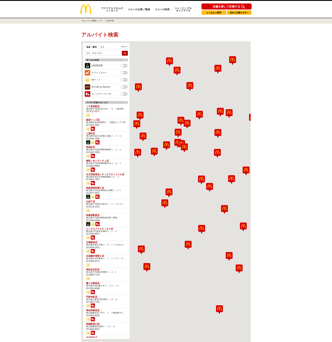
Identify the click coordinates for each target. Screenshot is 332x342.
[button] (141, 249)
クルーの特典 (162, 9)
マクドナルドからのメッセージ (112, 9)
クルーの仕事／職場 (139, 9)
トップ (91, 21)
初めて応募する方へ (239, 13)
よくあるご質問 (214, 13)
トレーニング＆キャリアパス (183, 9)
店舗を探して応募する (226, 6)
